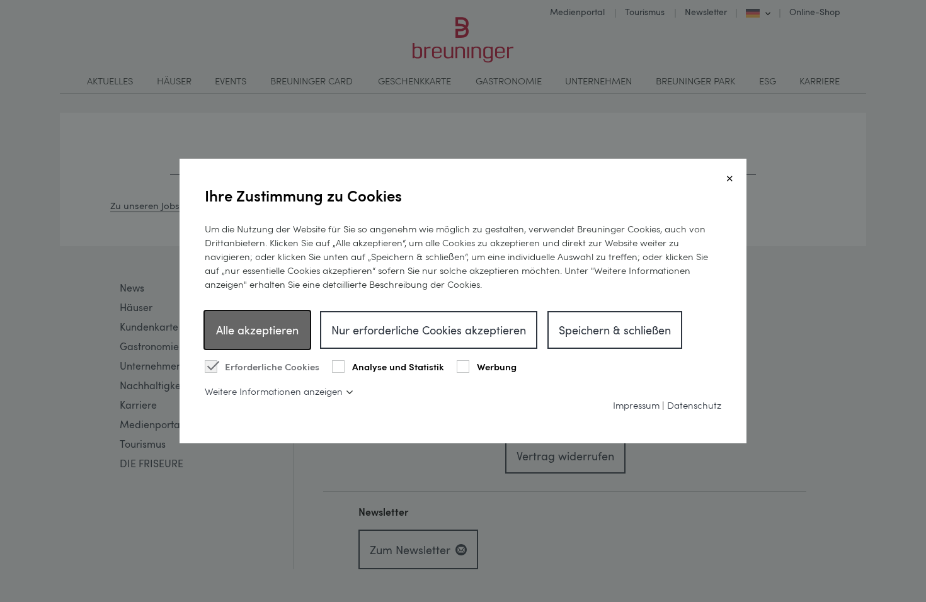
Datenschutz (694, 405)
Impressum (636, 405)
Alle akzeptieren (257, 330)
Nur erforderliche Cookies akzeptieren (428, 330)
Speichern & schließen (615, 330)
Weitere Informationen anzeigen (274, 391)
